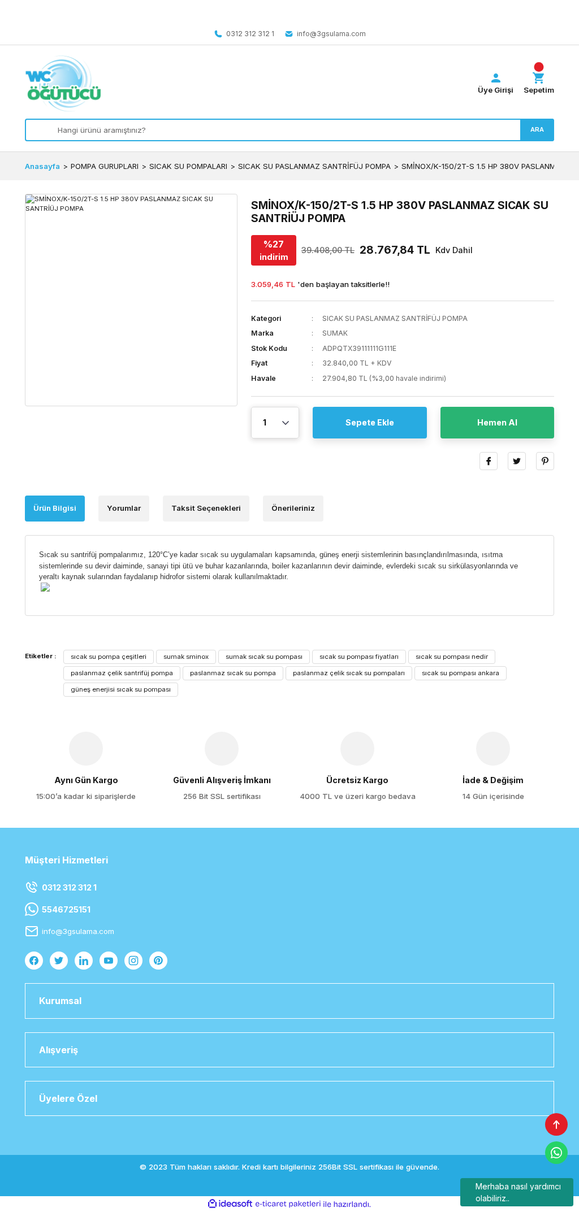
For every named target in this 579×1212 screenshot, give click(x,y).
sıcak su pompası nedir (452, 657)
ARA (537, 129)
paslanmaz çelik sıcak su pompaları (349, 673)
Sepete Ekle (369, 422)
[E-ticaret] (288, 1204)
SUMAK (335, 333)
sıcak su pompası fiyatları (359, 657)
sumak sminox (186, 657)
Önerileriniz (293, 507)
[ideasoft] (230, 1204)
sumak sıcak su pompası (264, 657)
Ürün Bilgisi (54, 507)
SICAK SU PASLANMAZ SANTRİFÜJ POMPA (395, 318)
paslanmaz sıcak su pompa (233, 673)
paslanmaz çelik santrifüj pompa (122, 673)
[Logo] (63, 83)
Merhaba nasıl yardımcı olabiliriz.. (518, 1192)
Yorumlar (124, 507)
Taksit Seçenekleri (206, 507)
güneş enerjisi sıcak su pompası (121, 689)
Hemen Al (497, 422)
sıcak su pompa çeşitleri (108, 657)
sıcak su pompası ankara (460, 673)
